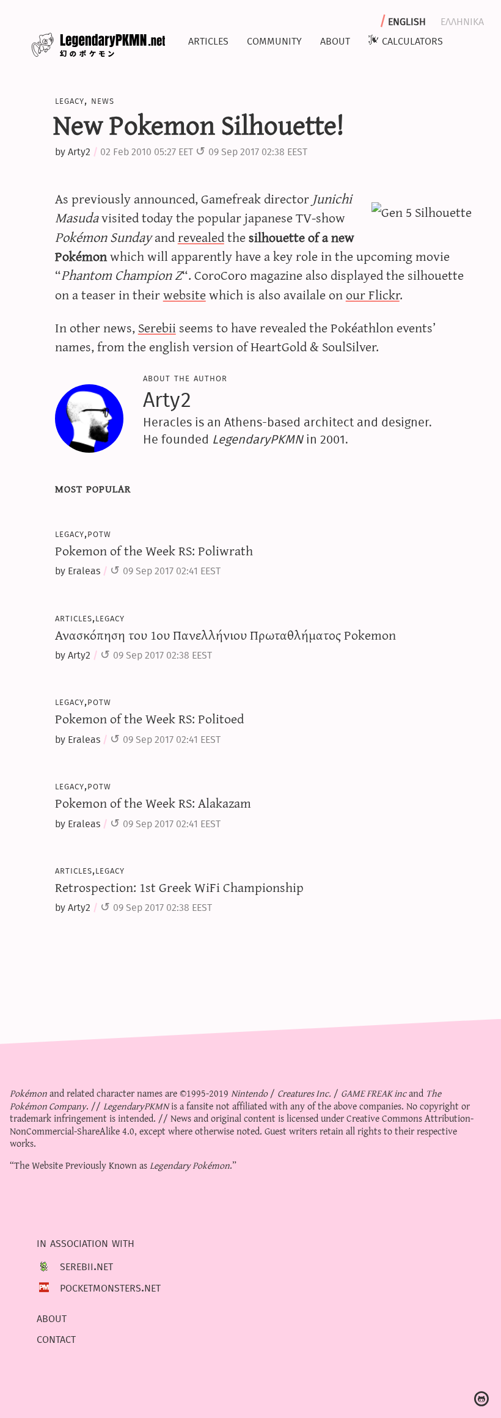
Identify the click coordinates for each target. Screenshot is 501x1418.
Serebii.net (86, 1266)
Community (274, 39)
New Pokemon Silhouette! (198, 124)
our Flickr (373, 294)
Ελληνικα (462, 20)
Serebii (157, 327)
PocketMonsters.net (110, 1286)
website (184, 294)
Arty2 (79, 152)
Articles (208, 39)
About (335, 39)
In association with (85, 1242)
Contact (56, 1338)
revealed (201, 237)
